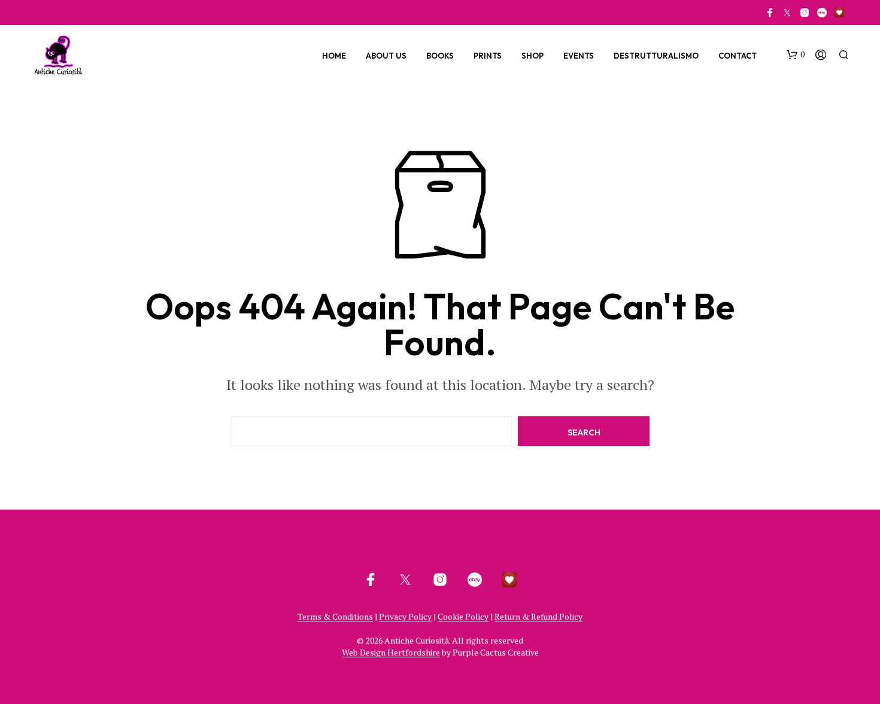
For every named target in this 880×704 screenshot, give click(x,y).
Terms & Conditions (335, 616)
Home (334, 55)
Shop (532, 55)
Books (440, 55)
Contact (737, 55)
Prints (488, 55)
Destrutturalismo (656, 55)
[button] (796, 55)
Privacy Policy (405, 616)
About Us (386, 55)
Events (578, 55)
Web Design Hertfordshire (391, 652)
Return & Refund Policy (538, 616)
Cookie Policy (463, 616)
